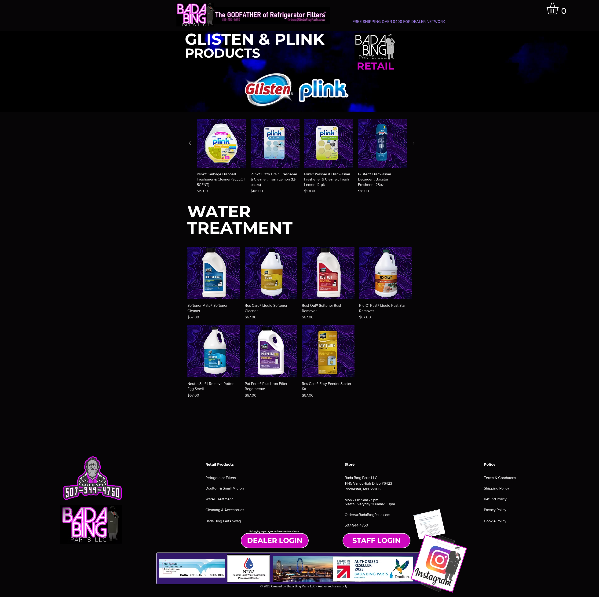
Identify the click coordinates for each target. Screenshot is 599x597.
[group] (301, 156)
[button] (559, 8)
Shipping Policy (496, 488)
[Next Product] (413, 143)
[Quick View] (221, 143)
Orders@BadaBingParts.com (367, 515)
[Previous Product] (190, 143)
